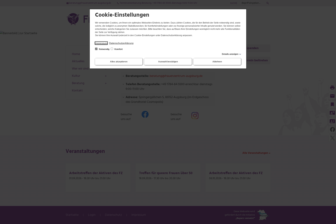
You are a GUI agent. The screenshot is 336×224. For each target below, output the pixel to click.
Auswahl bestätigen (168, 61)
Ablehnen (217, 61)
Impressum (101, 43)
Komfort (118, 49)
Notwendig (104, 49)
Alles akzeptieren (118, 61)
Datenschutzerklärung (121, 43)
